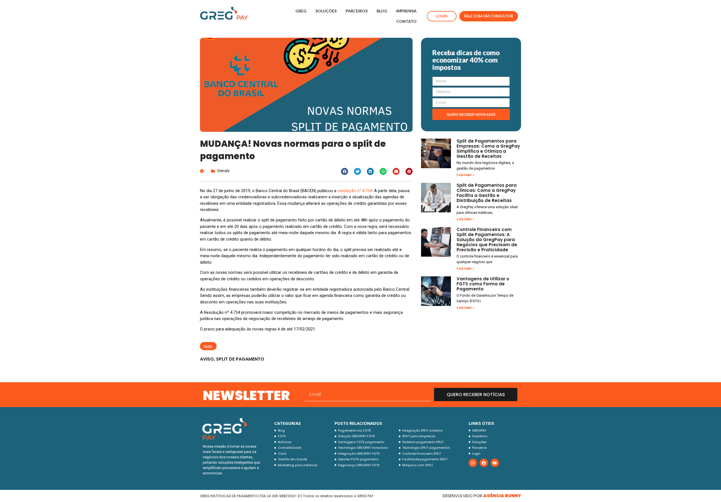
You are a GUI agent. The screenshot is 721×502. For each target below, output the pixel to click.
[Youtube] (495, 463)
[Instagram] (473, 463)
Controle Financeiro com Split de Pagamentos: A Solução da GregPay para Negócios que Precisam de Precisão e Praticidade (487, 239)
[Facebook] (484, 463)
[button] (344, 171)
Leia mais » (465, 175)
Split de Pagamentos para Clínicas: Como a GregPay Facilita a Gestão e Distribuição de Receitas (487, 192)
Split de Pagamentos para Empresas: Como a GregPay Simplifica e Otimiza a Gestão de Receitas (488, 148)
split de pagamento (240, 359)
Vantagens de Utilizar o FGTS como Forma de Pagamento (483, 284)
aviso (207, 359)
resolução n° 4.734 (354, 190)
